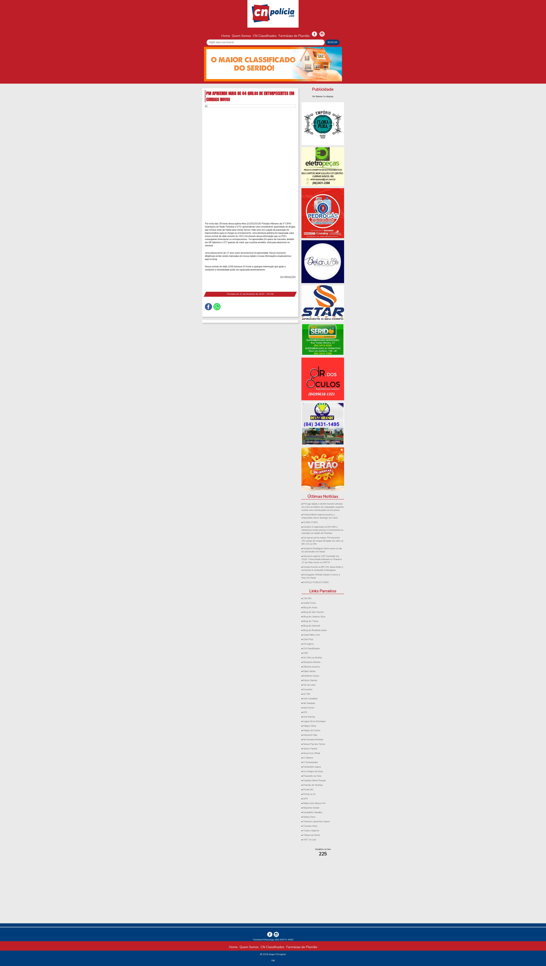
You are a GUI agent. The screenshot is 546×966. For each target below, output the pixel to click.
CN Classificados (265, 36)
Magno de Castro (311, 730)
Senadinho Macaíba (312, 812)
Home (225, 36)
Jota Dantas (309, 716)
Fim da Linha (309, 684)
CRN (305, 653)
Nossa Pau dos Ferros (314, 744)
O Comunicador (310, 762)
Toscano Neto (310, 826)
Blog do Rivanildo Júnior (315, 630)
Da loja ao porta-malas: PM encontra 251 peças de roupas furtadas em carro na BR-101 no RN (322, 541)
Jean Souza (308, 707)
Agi (273, 960)
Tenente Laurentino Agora (316, 821)
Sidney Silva (309, 816)
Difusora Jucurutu (311, 666)
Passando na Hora (312, 776)
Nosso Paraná (310, 748)
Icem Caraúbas (310, 698)
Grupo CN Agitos (277, 954)
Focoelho (307, 689)
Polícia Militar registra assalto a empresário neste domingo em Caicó (319, 516)
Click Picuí (308, 639)
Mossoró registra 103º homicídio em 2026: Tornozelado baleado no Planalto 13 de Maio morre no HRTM (321, 559)
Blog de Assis (310, 607)
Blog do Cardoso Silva (314, 616)
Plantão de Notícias (313, 785)
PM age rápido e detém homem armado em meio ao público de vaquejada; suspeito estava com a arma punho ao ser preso (322, 507)
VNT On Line (309, 839)
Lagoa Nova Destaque (314, 721)
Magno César (309, 725)
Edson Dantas (310, 680)
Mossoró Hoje (310, 735)
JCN (305, 712)
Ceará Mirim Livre (311, 634)
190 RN (307, 598)
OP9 (305, 798)
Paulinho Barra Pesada (314, 780)
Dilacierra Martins (311, 662)
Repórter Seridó (311, 807)
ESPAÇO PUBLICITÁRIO (316, 582)
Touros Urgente (311, 830)
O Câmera (308, 757)
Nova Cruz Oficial (311, 753)
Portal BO (308, 789)
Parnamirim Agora (312, 766)
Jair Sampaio (309, 703)
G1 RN (306, 694)
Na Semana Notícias (313, 739)
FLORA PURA (310, 522)
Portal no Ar (309, 794)
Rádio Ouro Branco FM (314, 803)
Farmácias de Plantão (294, 36)
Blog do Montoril (311, 625)
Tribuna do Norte (311, 835)
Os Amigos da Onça (313, 771)
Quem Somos (241, 36)
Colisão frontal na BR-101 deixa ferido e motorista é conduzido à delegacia (322, 568)
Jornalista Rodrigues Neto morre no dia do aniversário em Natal (321, 550)
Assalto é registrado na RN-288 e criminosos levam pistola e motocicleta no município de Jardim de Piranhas (322, 530)
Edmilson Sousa (311, 675)
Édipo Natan (309, 671)
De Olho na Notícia (312, 657)
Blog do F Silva (310, 621)
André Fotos (309, 603)
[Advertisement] (322, 901)
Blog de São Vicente (313, 612)
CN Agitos (308, 644)
